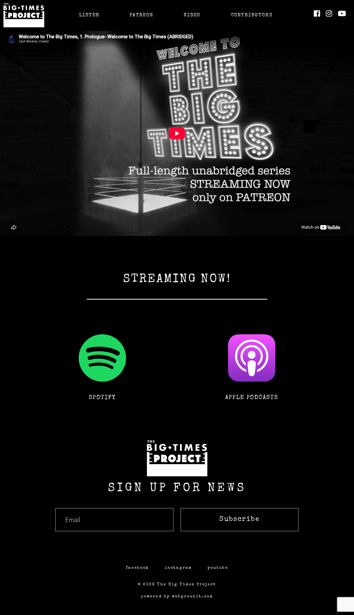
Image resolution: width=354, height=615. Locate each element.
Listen (89, 15)
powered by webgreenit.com (177, 597)
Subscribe (239, 519)
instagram (178, 568)
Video (192, 15)
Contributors (252, 15)
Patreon (141, 15)
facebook (137, 568)
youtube (218, 568)
